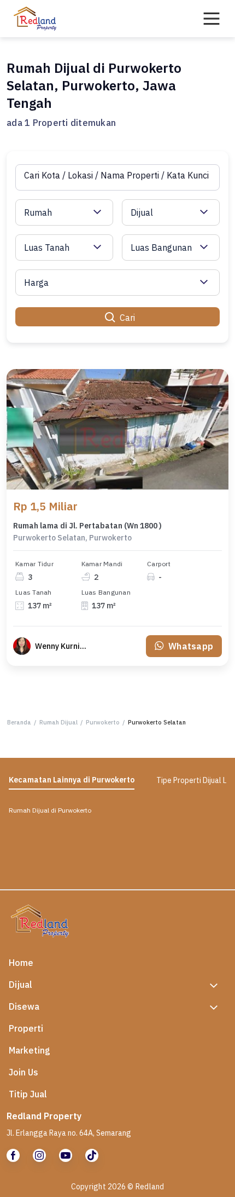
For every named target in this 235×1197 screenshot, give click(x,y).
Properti (26, 1028)
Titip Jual (28, 1094)
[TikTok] (91, 1155)
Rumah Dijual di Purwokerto (50, 810)
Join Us (23, 1072)
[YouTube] (65, 1155)
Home (21, 962)
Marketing (29, 1050)
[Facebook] (13, 1155)
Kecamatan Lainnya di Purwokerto (71, 780)
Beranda (19, 722)
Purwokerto (103, 722)
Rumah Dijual (58, 722)
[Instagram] (39, 1155)
